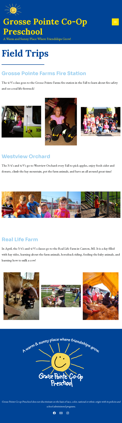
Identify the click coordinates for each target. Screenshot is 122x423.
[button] (5, 122)
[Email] (61, 413)
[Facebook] (54, 413)
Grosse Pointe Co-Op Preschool (45, 26)
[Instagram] (67, 413)
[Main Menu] (115, 21)
